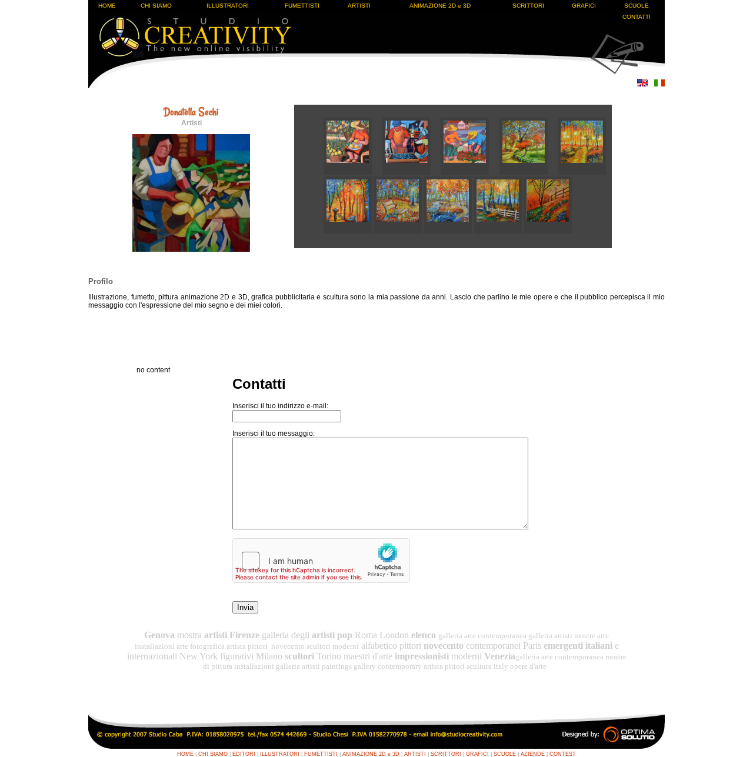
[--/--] (353, 172)
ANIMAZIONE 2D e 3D (440, 5)
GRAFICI (584, 5)
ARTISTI (359, 5)
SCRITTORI (528, 5)
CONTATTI (636, 17)
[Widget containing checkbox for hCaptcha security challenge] (321, 560)
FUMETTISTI (302, 5)
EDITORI (243, 754)
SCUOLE (636, 5)
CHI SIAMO (156, 5)
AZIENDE (533, 754)
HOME (107, 5)
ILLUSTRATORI (227, 5)
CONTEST (562, 754)
